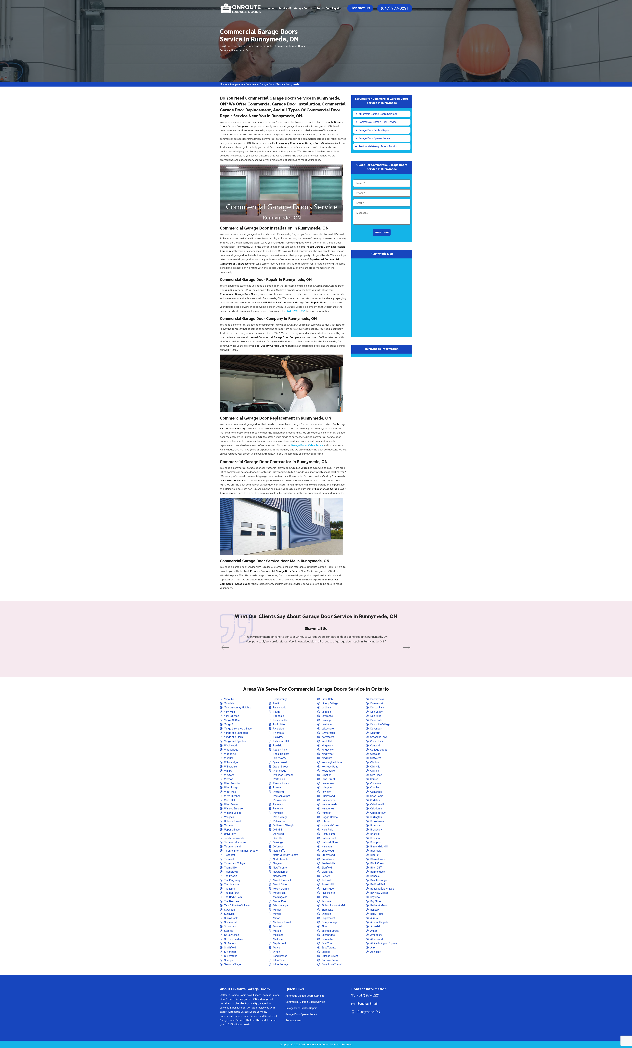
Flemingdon (328, 888)
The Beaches (231, 901)
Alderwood (376, 939)
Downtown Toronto (332, 964)
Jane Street (328, 779)
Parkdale (278, 812)
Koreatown (328, 737)
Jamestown (328, 783)
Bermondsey (377, 871)
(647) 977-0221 (395, 8)
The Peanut (230, 876)
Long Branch (280, 956)
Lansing (326, 720)
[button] (225, 648)
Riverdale (278, 732)
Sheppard (229, 960)
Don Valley (376, 711)
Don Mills (375, 715)
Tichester (229, 854)
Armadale (375, 926)
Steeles (228, 930)
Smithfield (230, 947)
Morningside (280, 897)
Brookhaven (377, 821)
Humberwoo (329, 800)
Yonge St (229, 724)
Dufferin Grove (330, 960)
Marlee (277, 930)
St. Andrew (230, 943)
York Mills (230, 711)
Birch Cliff (376, 867)
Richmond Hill (281, 741)
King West (327, 753)
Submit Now (382, 228)
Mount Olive (280, 884)
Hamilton (327, 846)
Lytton (276, 951)
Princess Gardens (283, 775)
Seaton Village (232, 964)
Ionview (326, 791)
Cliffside (375, 753)
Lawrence (327, 715)
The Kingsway (232, 880)
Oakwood (278, 833)
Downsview (377, 699)
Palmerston (279, 821)
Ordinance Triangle (283, 825)
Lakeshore (328, 728)
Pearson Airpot (281, 796)
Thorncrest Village (234, 863)
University (230, 833)
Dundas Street (330, 956)
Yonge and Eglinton (235, 741)
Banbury (375, 909)
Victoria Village (232, 812)
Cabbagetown (378, 812)
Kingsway (327, 745)
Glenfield (327, 867)
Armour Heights (379, 922)
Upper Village (232, 829)
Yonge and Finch (233, 737)
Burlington (376, 817)
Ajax (372, 947)
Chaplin (374, 787)
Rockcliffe (279, 724)
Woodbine (230, 753)
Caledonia (376, 808)
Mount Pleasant (282, 880)
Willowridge (231, 762)
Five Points (328, 892)
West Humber (232, 796)
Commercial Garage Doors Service (305, 1001)
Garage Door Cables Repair (370, 128)
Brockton (375, 825)
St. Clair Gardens (233, 939)
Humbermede (329, 804)
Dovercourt (376, 703)
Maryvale (278, 926)
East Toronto (329, 947)
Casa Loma (376, 796)
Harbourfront (329, 838)
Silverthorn (230, 951)
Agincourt (375, 951)
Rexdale (277, 745)
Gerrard (326, 876)
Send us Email (367, 1004)
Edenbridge (328, 934)
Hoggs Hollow (330, 817)
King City (327, 758)
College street (378, 749)
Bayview (375, 897)
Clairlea (374, 770)
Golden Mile (328, 863)
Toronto (228, 825)
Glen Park (327, 871)
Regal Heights (281, 753)
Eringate (326, 913)
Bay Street (376, 901)
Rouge (276, 711)
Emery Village (329, 922)
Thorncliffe (230, 867)
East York (327, 943)
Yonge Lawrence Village (238, 728)
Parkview (278, 808)
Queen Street (280, 766)
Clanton (374, 762)
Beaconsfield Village (382, 888)
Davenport (376, 728)
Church (374, 779)
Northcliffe (279, 850)
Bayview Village (379, 892)
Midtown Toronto (282, 922)
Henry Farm (328, 833)
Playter (277, 787)
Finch (325, 897)
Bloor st (374, 854)
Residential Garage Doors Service (373, 143)
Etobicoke (327, 909)
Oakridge (278, 842)
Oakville (277, 838)
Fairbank (326, 901)
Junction (326, 775)
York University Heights (237, 707)
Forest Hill (328, 884)
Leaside (326, 711)
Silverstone (230, 956)
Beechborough (378, 880)
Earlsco (326, 951)
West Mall (230, 791)
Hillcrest (326, 821)
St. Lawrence (231, 934)
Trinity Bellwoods (234, 838)
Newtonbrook (280, 871)
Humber (326, 812)
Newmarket (279, 876)
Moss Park (279, 892)
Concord (375, 745)
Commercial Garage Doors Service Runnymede (272, 84)
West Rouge (231, 787)
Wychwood (230, 745)
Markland (278, 934)
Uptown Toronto (233, 821)
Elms (324, 926)
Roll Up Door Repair (328, 8)
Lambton (327, 724)
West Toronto (232, 783)
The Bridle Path (233, 897)
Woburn (228, 758)
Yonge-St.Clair (232, 720)
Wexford (229, 775)
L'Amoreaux (328, 732)
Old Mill (277, 829)
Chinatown (376, 783)
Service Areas (294, 1020)
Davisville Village (380, 724)
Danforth (375, 732)
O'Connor (278, 846)
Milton (276, 918)
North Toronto (281, 859)
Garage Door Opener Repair (370, 135)
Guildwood (328, 850)
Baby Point (376, 913)
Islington (327, 787)
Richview (278, 737)
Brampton (375, 842)
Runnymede (236, 84)
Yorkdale (229, 703)
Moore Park (279, 901)
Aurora (374, 918)
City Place (376, 775)
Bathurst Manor (379, 905)
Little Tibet (279, 960)
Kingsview (328, 749)
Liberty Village (330, 703)
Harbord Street (330, 842)
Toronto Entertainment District (241, 850)
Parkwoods (279, 800)
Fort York (327, 880)
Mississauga (280, 905)
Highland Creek (330, 825)
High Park (327, 829)
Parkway (278, 804)
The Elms (229, 888)
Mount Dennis (281, 888)
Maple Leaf (279, 943)
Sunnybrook (231, 918)
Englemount (328, 918)
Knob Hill (327, 741)
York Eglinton (231, 715)
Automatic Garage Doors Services (373, 113)
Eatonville (327, 939)
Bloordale (375, 850)
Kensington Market (332, 762)
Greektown (328, 859)
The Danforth (231, 892)
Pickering (278, 791)
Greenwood (328, 854)
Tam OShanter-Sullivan (237, 905)
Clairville (375, 766)
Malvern (277, 947)
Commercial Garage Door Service (373, 120)
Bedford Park (378, 884)
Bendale (375, 876)
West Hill (229, 800)
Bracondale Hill (379, 846)
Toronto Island (232, 846)
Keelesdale (328, 770)
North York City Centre (285, 854)
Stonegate (230, 926)
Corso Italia (376, 741)
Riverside (278, 728)
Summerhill (230, 922)
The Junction (231, 884)
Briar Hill (375, 833)
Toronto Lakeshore (235, 842)
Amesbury (376, 934)
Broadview (376, 829)
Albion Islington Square (383, 943)
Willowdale (230, 766)
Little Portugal (281, 964)
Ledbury (326, 707)
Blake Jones (377, 859)
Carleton (375, 800)
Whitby (228, 770)
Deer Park (376, 720)
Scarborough (280, 699)
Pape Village (280, 817)
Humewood (328, 796)
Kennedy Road (330, 766)
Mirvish (277, 909)
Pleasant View (281, 783)
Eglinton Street (330, 930)
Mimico (277, 913)
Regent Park (280, 749)
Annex (373, 930)
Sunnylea (229, 913)
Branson (375, 838)
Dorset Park (377, 707)
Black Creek (377, 863)
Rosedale (278, 715)
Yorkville (229, 699)
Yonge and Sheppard (236, 732)
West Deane (231, 804)
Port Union (279, 779)
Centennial (376, 791)
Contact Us (360, 8)
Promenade (279, 770)
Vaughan (229, 817)
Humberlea (328, 808)
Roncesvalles (281, 720)
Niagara (277, 863)
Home (270, 8)
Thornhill (229, 859)
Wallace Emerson (234, 808)
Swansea (229, 909)
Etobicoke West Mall (333, 905)
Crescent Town (378, 737)
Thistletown (231, 871)
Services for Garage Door (294, 8)
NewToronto (280, 867)
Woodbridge (231, 749)
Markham (278, 939)
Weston (228, 779)
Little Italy (327, 699)
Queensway (279, 758)
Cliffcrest (375, 758)
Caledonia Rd (377, 804)
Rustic (276, 703)
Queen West (280, 762)
